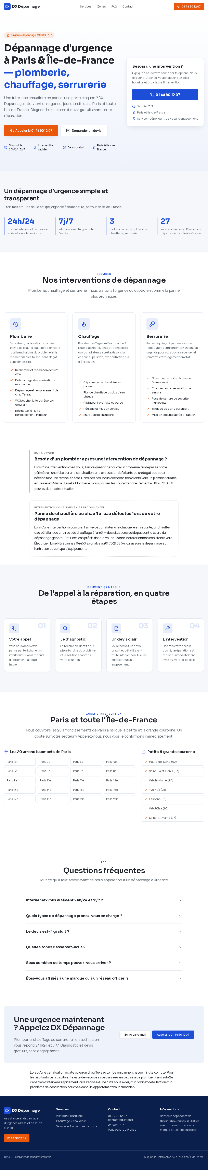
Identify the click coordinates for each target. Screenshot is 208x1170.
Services (86, 6)
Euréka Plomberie (77, 483)
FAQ (114, 6)
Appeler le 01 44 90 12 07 (33, 130)
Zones (101, 6)
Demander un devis (87, 130)
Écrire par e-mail (135, 1034)
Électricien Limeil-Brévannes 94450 (60, 543)
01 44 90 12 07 (191, 6)
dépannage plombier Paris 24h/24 (148, 1077)
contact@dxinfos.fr (120, 1120)
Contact (127, 6)
